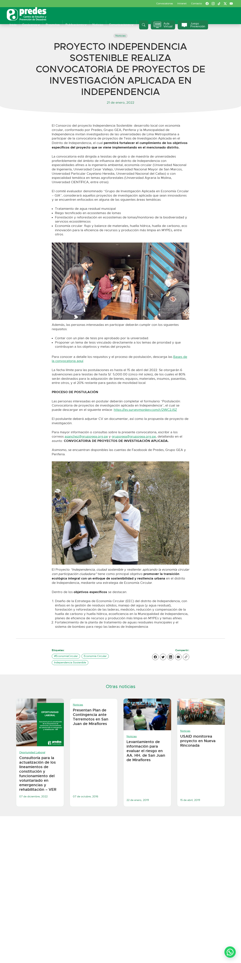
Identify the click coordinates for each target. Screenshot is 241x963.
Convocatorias (164, 3)
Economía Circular (95, 656)
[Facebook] (155, 657)
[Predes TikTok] (219, 4)
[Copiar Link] (186, 657)
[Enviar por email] (178, 657)
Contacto (196, 3)
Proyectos (52, 24)
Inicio (13, 24)
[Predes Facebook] (207, 4)
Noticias (97, 24)
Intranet (182, 3)
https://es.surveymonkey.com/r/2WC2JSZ (145, 410)
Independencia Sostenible (70, 662)
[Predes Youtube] (231, 4)
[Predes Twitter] (225, 4)
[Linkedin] (170, 657)
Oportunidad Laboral (32, 752)
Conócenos (29, 24)
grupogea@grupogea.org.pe (134, 437)
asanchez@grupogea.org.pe (86, 437)
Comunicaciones (120, 24)
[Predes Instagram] (213, 4)
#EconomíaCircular (66, 656)
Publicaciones (75, 24)
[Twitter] (163, 657)
